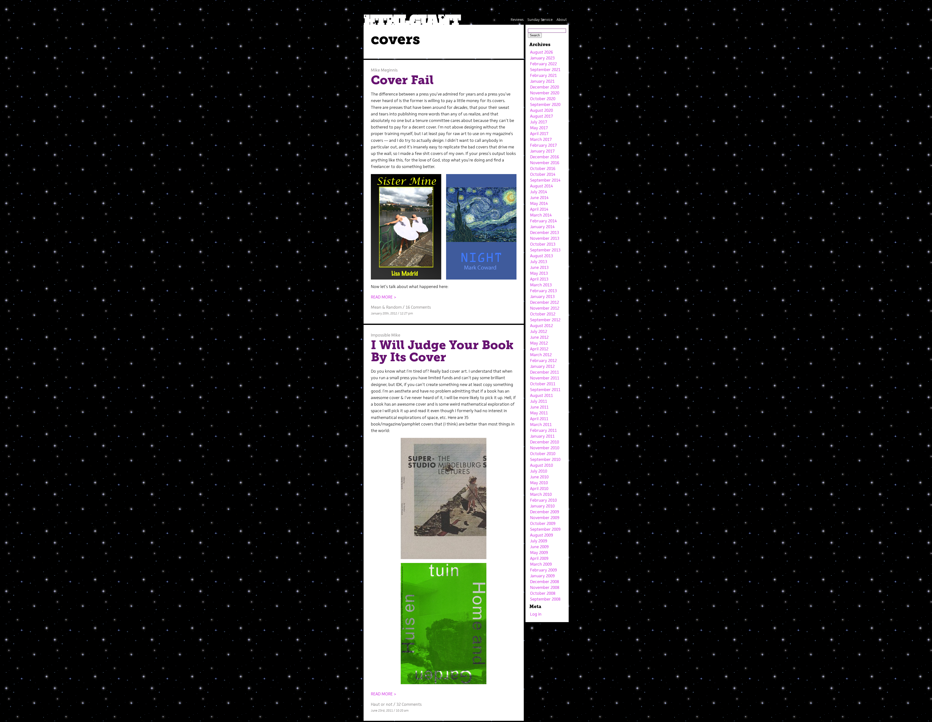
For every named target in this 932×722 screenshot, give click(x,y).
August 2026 (541, 52)
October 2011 (542, 383)
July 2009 (538, 541)
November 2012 (544, 308)
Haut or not (381, 704)
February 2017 (543, 145)
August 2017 (541, 116)
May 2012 (539, 343)
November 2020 (544, 93)
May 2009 (539, 552)
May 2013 (539, 273)
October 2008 (542, 593)
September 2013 (545, 250)
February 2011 (543, 430)
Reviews (517, 19)
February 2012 (543, 360)
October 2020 (542, 98)
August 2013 (541, 255)
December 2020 (544, 87)
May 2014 (539, 203)
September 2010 (545, 459)
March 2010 (541, 494)
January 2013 (542, 296)
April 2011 (539, 418)
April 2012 (539, 349)
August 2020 (541, 110)
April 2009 (539, 558)
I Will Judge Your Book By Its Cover (442, 351)
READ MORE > (383, 297)
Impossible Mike (385, 335)
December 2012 (544, 302)
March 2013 (541, 285)
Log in (535, 614)
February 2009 (543, 570)
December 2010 (544, 442)
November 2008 (544, 587)
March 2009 (541, 564)
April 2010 (539, 488)
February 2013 (543, 290)
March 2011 (541, 424)
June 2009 (539, 546)
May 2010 (539, 482)
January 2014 (542, 226)
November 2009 (544, 517)
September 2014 (545, 180)
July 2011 (538, 401)
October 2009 (542, 523)
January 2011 (542, 436)
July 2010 (538, 471)
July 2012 (538, 331)
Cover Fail (402, 80)
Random (394, 307)
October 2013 (542, 244)
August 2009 (541, 535)
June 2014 (539, 197)
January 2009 (542, 575)
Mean (376, 307)
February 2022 (543, 63)
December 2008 (544, 581)
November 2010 (544, 447)
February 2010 (543, 500)
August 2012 (541, 325)
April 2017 (539, 133)
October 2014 (542, 174)
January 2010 (542, 506)
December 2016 (544, 157)
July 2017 (538, 122)
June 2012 (539, 337)
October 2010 (542, 453)
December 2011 (544, 372)
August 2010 (541, 465)
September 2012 (545, 319)
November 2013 (544, 238)
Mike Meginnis (384, 70)
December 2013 (544, 232)
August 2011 (541, 395)
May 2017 (539, 127)
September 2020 (545, 104)
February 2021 (543, 75)
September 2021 (545, 69)
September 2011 (545, 389)
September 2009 (545, 529)
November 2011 (544, 378)
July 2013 (538, 261)
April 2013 (539, 279)
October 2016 (542, 168)
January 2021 (542, 81)
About (562, 19)
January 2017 (542, 151)
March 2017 (541, 139)
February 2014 (543, 221)
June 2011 (539, 407)
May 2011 (539, 413)
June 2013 (539, 267)
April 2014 (539, 209)
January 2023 (542, 58)
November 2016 (544, 162)
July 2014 (538, 191)
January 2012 (542, 366)
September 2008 (545, 599)
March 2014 (541, 215)
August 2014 (541, 186)
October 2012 (542, 314)
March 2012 (541, 354)
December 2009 (544, 511)
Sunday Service (540, 19)
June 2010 (539, 477)
